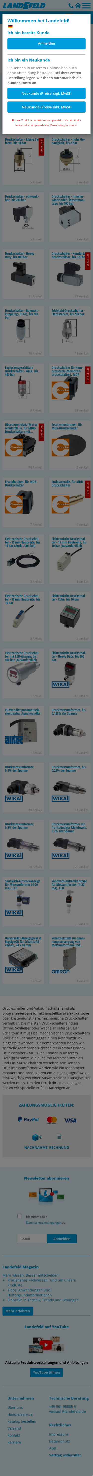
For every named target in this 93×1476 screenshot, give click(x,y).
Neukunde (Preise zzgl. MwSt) (46, 93)
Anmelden (46, 43)
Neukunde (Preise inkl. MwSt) (46, 107)
